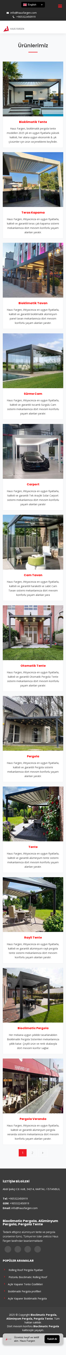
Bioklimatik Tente (33, 122)
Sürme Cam (33, 394)
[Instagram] (10, 9)
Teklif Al (52, 1339)
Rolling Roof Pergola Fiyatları (24, 1269)
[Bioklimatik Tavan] (33, 270)
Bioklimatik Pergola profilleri (23, 1291)
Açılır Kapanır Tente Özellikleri (24, 1284)
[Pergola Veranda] (33, 1086)
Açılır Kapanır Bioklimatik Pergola (26, 1298)
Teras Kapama (33, 212)
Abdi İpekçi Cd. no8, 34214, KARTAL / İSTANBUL (31, 1189)
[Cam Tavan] (33, 542)
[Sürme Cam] (33, 360)
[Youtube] (15, 9)
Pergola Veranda (33, 1119)
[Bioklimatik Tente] (33, 89)
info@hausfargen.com (23, 13)
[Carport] (33, 451)
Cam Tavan (33, 575)
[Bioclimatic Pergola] (33, 995)
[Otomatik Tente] (33, 632)
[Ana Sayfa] (13, 28)
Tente (33, 847)
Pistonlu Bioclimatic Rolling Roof (26, 1276)
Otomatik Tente (33, 666)
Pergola (33, 756)
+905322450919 (26, 17)
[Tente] (33, 814)
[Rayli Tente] (33, 904)
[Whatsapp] (20, 9)
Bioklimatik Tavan (33, 303)
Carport (33, 484)
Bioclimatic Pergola (33, 1028)
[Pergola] (33, 723)
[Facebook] (6, 9)
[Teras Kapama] (33, 179)
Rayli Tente (33, 937)
